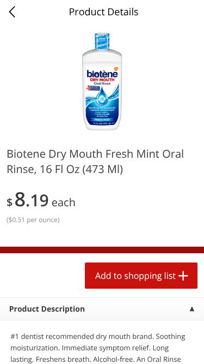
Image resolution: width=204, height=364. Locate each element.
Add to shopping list (135, 276)
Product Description (47, 309)
